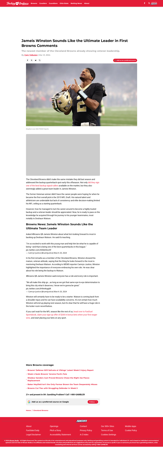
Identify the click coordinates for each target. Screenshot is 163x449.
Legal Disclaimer (33, 434)
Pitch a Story (55, 430)
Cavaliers (43, 3)
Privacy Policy (86, 430)
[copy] (39, 60)
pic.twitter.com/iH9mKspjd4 (38, 288)
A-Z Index (84, 434)
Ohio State (64, 3)
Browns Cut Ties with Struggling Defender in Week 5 (53, 388)
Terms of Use (107, 430)
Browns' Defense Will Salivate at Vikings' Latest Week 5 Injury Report (61, 370)
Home (28, 410)
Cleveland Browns (40, 410)
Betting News (76, 3)
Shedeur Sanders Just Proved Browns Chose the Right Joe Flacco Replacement (58, 379)
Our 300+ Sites (107, 426)
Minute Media (14, 440)
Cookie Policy (131, 430)
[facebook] (144, 3)
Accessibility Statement (60, 434)
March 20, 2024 (60, 253)
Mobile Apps (130, 426)
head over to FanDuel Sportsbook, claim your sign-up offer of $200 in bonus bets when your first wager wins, (61, 314)
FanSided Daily (32, 430)
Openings (54, 426)
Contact (83, 426)
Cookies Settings (108, 434)
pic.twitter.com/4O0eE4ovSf (38, 250)
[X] (149, 3)
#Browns (36, 234)
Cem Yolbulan (31, 55)
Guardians (53, 3)
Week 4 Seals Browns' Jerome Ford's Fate (47, 374)
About (86, 3)
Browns (34, 3)
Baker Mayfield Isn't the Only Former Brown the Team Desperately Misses (62, 384)
